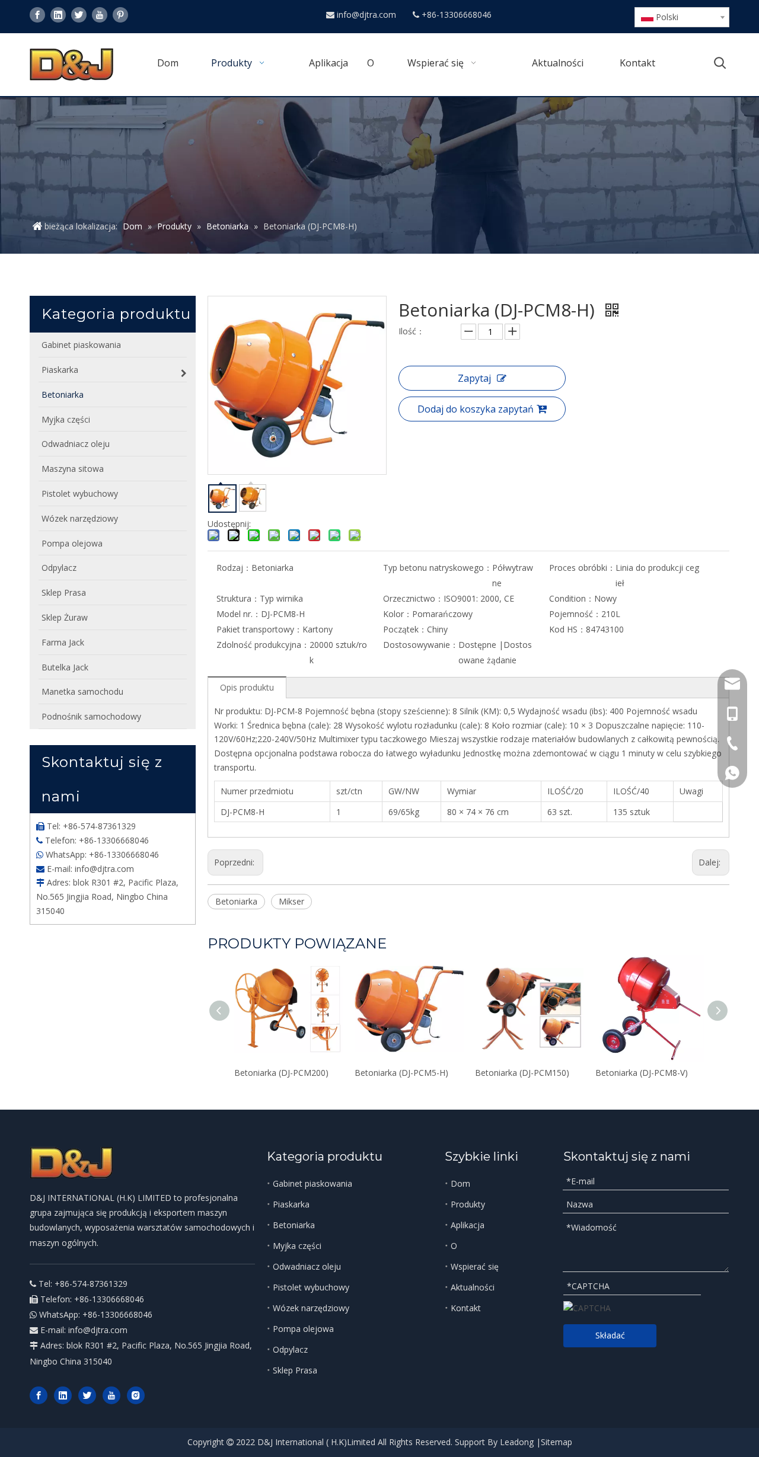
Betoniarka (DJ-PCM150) (522, 1072)
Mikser (291, 901)
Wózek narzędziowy (311, 1308)
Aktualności (473, 1287)
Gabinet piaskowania (312, 1183)
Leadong (517, 1442)
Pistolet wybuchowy (311, 1287)
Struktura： (238, 598)
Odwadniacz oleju (307, 1266)
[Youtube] (99, 15)
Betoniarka (236, 901)
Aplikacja (467, 1225)
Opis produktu (247, 687)
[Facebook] (37, 15)
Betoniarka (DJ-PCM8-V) (641, 1072)
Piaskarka (291, 1204)
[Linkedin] (58, 15)
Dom (460, 1183)
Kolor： (397, 613)
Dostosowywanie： (420, 644)
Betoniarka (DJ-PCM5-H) (401, 1072)
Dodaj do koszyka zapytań (475, 409)
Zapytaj (474, 378)
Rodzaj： (233, 567)
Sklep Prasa (295, 1370)
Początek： (405, 629)
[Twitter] (79, 15)
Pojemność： (575, 613)
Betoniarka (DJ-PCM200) (281, 1072)
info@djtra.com (367, 14)
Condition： (571, 598)
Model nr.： (238, 613)
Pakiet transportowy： (259, 629)
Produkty (468, 1204)
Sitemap (556, 1442)
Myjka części (297, 1245)
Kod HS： (567, 629)
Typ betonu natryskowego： (437, 567)
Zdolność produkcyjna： (263, 644)
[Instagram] (136, 1395)
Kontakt (466, 1308)
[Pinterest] (120, 15)
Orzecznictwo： (413, 598)
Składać (610, 1335)
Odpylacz (290, 1349)
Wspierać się (475, 1266)
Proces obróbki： (582, 567)
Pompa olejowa (303, 1328)
